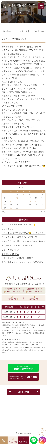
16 (11, 201)
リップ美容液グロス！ (11, 249)
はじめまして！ (8, 228)
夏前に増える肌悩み (10, 253)
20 (36, 201)
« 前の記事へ (7, 31)
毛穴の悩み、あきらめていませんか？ (18, 245)
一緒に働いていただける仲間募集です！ (19, 258)
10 (17, 198)
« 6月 (4, 211)
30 (11, 207)
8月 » (43, 211)
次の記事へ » (39, 31)
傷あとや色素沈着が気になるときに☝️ (19, 224)
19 (30, 201)
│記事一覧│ (23, 31)
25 (23, 204)
